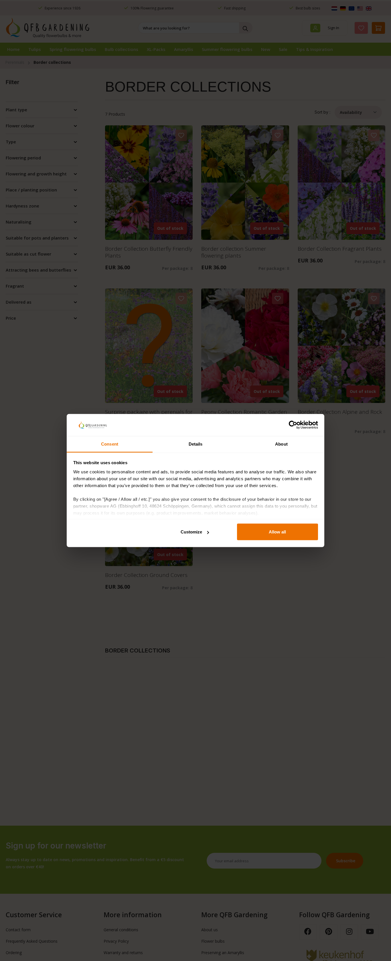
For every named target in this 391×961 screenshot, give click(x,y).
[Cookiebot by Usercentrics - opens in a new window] (293, 425)
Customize (191, 531)
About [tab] (281, 443)
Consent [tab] (109, 443)
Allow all (277, 531)
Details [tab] (196, 443)
